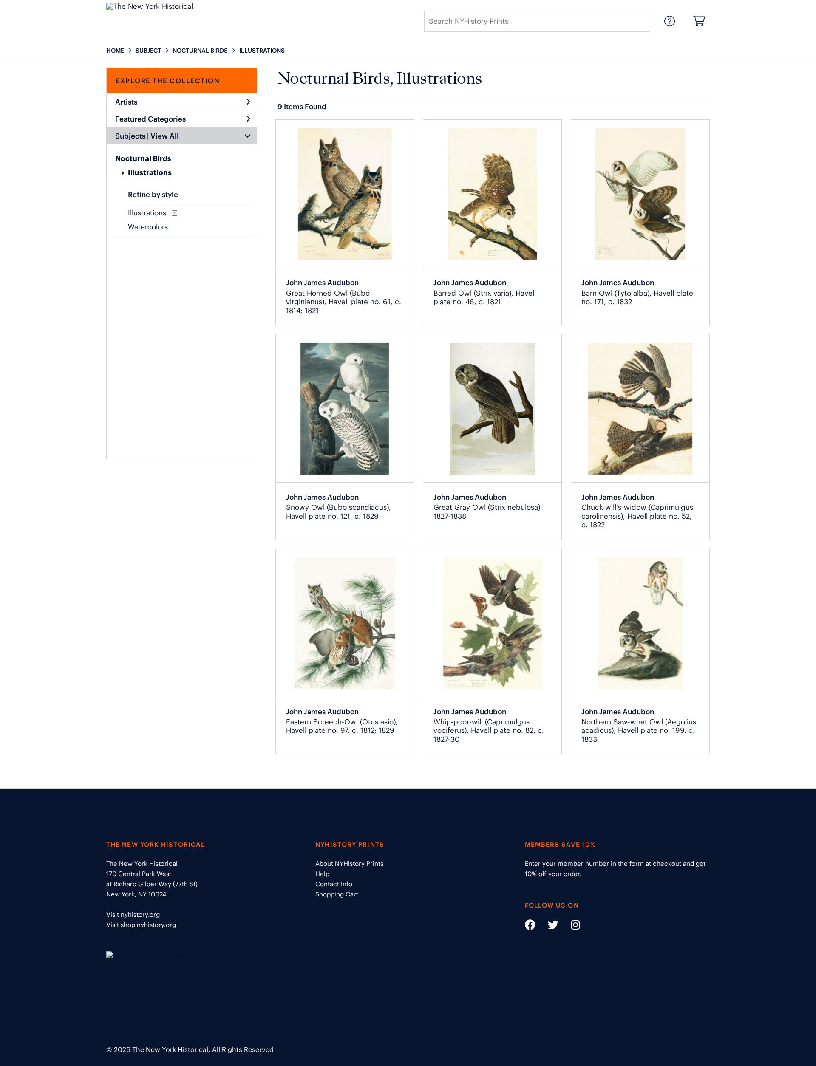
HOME (115, 50)
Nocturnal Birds (143, 158)
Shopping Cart (336, 894)
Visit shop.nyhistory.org (141, 925)
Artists (126, 102)
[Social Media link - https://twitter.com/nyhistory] (547, 926)
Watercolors (148, 227)
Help (322, 874)
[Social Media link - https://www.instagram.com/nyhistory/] (570, 926)
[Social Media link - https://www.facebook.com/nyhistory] (530, 926)
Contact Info (333, 884)
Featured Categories (150, 119)
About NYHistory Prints (349, 864)
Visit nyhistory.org (133, 914)
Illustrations (150, 172)
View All (164, 136)
